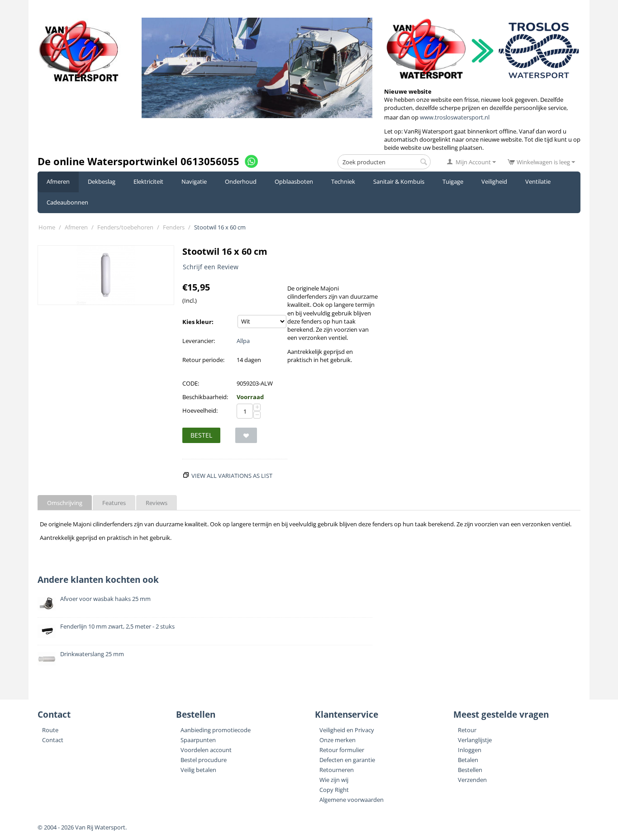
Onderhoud (241, 181)
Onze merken (337, 740)
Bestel (201, 435)
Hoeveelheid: (200, 410)
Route (50, 730)
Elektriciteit (148, 181)
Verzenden (472, 780)
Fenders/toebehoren (125, 227)
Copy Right (334, 790)
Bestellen (470, 770)
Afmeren (58, 181)
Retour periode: (203, 360)
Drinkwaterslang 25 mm (92, 654)
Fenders (174, 227)
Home (46, 227)
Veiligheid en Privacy (346, 730)
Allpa (243, 341)
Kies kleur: (198, 322)
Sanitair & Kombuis (398, 181)
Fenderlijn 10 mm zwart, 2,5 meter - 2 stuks (117, 626)
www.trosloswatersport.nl (455, 117)
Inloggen (469, 750)
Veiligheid (494, 181)
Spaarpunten (198, 740)
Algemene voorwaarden (351, 800)
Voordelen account (206, 750)
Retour (467, 730)
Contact (52, 740)
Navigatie (194, 181)
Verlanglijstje (475, 740)
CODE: (190, 383)
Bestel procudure (204, 760)
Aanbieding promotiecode (216, 730)
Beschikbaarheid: (205, 397)
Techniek (343, 181)
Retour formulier (341, 750)
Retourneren (336, 770)
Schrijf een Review (210, 266)
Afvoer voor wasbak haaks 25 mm (105, 599)
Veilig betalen (198, 770)
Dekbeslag (101, 181)
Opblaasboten (294, 181)
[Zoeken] (423, 162)
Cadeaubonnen (67, 202)
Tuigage (452, 181)
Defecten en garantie (347, 760)
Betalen (468, 760)
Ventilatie (538, 181)
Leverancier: (198, 341)
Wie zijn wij (333, 780)
